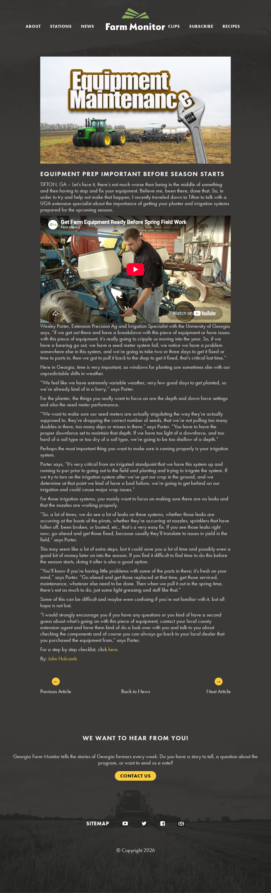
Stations (61, 26)
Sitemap (97, 823)
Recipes (231, 26)
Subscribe (201, 26)
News (87, 26)
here (113, 649)
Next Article (218, 691)
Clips (174, 26)
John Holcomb (62, 658)
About (33, 26)
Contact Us (135, 776)
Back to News (135, 691)
